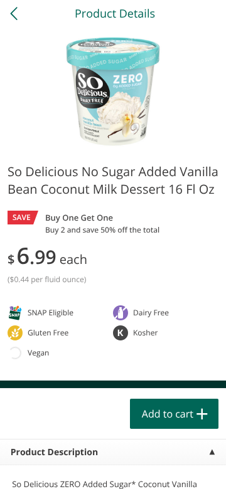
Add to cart (167, 414)
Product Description (54, 452)
